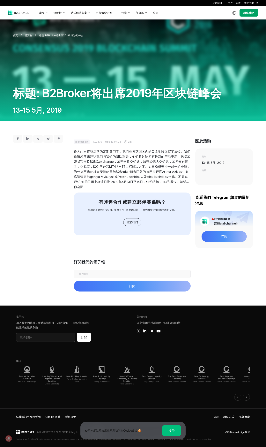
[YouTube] (158, 331)
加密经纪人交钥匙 (156, 161)
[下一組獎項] (246, 397)
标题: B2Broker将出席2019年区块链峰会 (61, 35)
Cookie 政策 (52, 416)
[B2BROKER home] (18, 13)
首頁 (15, 35)
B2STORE (249, 3)
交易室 (85, 167)
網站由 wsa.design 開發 (237, 432)
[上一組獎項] (237, 397)
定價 (238, 3)
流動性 (58, 12)
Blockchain (81, 141)
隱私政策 (70, 416)
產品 (42, 12)
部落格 (140, 12)
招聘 (216, 416)
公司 (155, 12)
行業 (124, 12)
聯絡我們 (248, 12)
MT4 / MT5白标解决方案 (127, 167)
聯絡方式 (228, 416)
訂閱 (84, 337)
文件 (230, 3)
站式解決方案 (79, 12)
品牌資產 (244, 416)
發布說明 (217, 3)
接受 (171, 431)
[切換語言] (234, 12)
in (144, 331)
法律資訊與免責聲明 (28, 416)
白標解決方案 (104, 12)
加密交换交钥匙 (128, 161)
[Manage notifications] (8, 438)
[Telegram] (151, 331)
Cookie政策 (130, 430)
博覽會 (28, 35)
